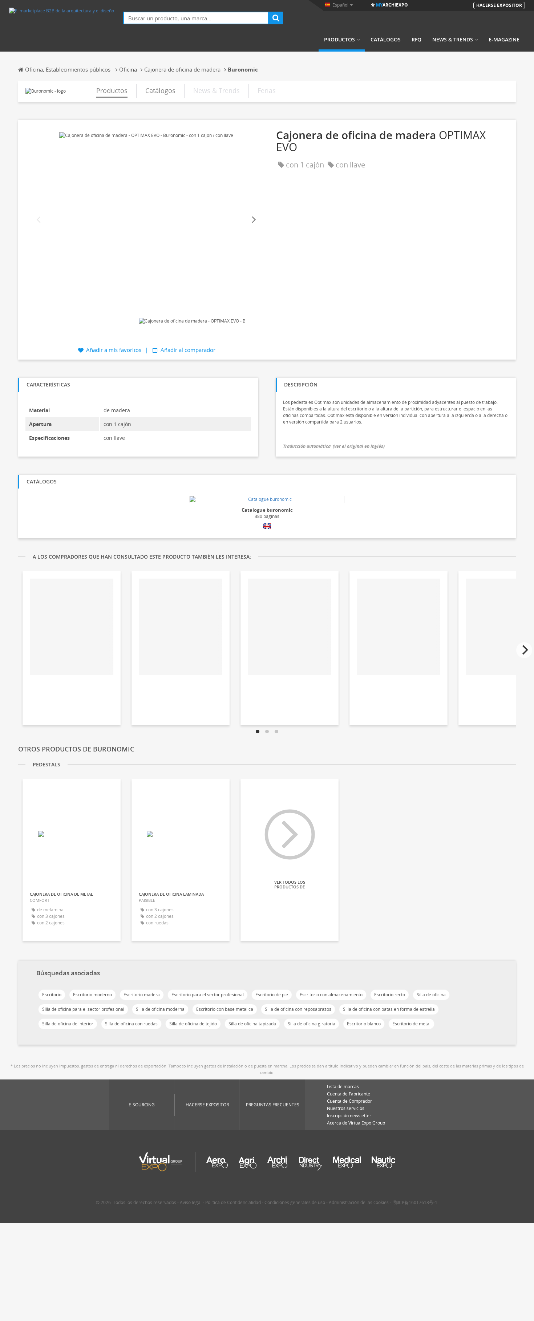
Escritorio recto (389, 995)
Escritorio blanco (364, 1024)
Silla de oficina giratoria (311, 1024)
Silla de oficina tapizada (252, 1024)
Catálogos (386, 39)
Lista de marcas (343, 1086)
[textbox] (196, 18)
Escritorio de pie (271, 995)
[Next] (253, 220)
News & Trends (452, 39)
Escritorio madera (142, 995)
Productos (339, 39)
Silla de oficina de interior (67, 1024)
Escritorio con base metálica (224, 1009)
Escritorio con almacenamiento (331, 995)
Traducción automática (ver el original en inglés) (334, 446)
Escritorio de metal (411, 1024)
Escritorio (51, 995)
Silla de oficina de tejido (193, 1024)
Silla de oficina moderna (160, 1009)
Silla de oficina (431, 995)
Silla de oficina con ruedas (131, 1024)
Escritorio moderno (92, 995)
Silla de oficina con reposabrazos (298, 1009)
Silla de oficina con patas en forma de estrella (389, 1009)
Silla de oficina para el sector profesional (83, 1009)
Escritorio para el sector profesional (207, 995)
